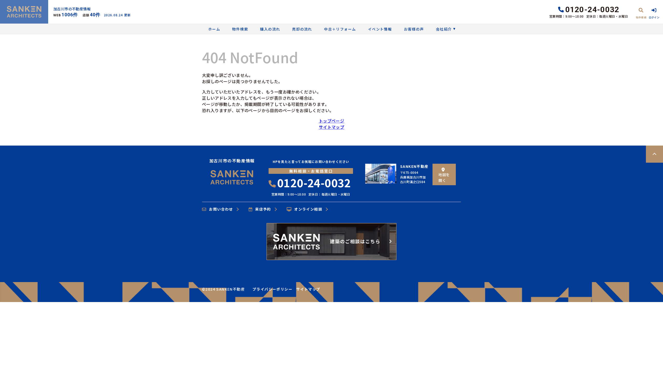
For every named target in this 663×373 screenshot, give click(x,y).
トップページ (331, 121)
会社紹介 (444, 29)
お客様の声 (414, 29)
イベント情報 (380, 29)
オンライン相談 (308, 209)
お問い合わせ (221, 209)
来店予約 (263, 209)
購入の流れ (270, 29)
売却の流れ (302, 29)
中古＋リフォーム (340, 29)
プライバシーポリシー (272, 289)
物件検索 (240, 29)
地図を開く (444, 177)
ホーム (214, 29)
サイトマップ (331, 127)
